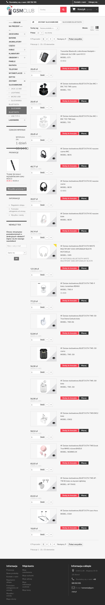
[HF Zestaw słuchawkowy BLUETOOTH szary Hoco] (43, 516)
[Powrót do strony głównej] (33, 22)
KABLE (11, 50)
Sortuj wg (34, 28)
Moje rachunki (28, 576)
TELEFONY (13, 69)
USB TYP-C (15, 116)
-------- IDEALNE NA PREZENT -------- (16, 26)
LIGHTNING (15, 93)
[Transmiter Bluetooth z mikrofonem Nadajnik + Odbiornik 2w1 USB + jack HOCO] (43, 56)
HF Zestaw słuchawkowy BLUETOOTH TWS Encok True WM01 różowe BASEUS (79, 447)
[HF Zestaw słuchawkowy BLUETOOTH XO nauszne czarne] (43, 186)
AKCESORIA (14, 34)
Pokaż (32, 33)
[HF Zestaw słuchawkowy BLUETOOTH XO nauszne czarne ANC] (43, 154)
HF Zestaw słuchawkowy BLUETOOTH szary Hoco (79, 511)
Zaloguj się (92, 2)
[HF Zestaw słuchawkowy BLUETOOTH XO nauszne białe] (43, 219)
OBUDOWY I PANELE (14, 59)
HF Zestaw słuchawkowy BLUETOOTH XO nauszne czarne (79, 182)
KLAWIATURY (14, 54)
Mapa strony (11, 599)
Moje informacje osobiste (26, 584)
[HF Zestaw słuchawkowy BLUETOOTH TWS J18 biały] (43, 386)
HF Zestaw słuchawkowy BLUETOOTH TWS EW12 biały (79, 414)
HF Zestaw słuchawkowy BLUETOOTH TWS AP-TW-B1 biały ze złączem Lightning (78, 479)
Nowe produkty (12, 573)
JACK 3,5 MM (16, 89)
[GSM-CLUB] (20, 10)
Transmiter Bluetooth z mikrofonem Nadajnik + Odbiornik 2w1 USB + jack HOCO (77, 52)
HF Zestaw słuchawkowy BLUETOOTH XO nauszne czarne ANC (79, 150)
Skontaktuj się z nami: (18, 2)
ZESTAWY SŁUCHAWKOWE (15, 83)
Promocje (13, 152)
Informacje (14, 198)
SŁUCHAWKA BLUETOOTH (15, 102)
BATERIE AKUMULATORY (15, 40)
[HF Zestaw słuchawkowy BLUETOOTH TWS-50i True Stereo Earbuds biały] (43, 321)
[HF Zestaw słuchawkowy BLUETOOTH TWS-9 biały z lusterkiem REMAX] (43, 289)
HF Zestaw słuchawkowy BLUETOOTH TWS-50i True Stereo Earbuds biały (78, 317)
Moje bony (26, 590)
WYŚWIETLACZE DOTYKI (15, 75)
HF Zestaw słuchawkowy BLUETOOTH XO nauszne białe (79, 214)
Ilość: (42, 75)
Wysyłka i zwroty (17, 215)
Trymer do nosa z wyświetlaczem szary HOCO (15, 176)
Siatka (92, 30)
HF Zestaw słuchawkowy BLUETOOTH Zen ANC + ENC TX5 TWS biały (78, 117)
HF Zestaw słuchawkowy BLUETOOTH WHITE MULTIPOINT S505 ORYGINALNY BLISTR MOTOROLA (77, 249)
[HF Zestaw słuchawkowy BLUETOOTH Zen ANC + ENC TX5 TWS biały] (43, 121)
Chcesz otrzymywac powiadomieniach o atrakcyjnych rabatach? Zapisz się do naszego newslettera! (15, 236)
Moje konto (28, 566)
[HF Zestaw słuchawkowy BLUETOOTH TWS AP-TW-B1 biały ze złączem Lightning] (43, 483)
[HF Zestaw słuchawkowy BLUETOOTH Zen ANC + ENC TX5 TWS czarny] (43, 89)
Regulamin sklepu (17, 205)
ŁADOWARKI (14, 120)
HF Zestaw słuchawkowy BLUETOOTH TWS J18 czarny (78, 349)
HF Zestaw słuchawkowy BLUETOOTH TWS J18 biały (78, 382)
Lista (97, 30)
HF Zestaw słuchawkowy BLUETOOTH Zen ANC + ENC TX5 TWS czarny (78, 85)
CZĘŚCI (12, 46)
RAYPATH (12, 65)
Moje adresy (27, 579)
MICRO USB (15, 97)
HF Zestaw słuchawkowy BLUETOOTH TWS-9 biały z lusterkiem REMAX (77, 284)
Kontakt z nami (80, 2)
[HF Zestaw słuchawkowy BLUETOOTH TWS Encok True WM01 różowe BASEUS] (43, 451)
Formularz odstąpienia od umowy (12, 588)
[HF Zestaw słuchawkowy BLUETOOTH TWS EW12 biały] (43, 418)
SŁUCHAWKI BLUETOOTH (15, 110)
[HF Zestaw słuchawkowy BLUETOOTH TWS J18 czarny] (43, 353)
